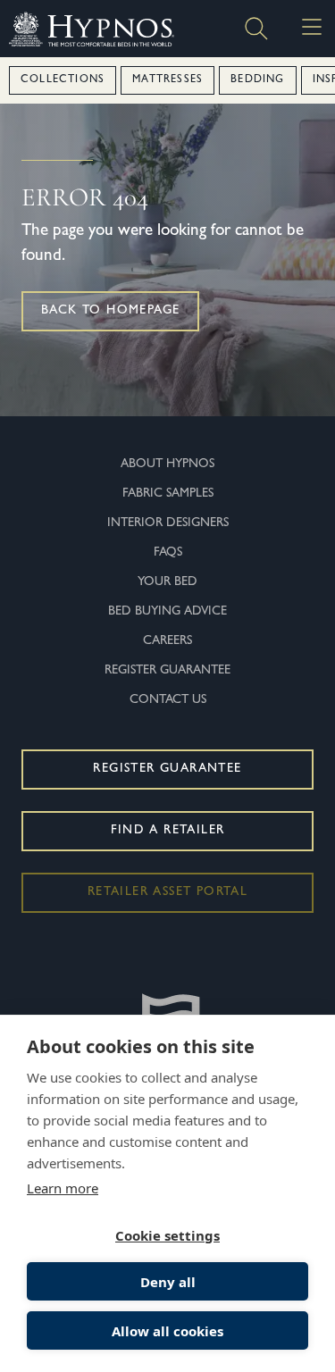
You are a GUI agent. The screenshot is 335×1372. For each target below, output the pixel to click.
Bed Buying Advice (167, 612)
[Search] (256, 28)
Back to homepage (110, 311)
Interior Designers (168, 523)
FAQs (168, 553)
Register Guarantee (167, 671)
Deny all (168, 1282)
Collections (63, 80)
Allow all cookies (167, 1331)
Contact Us (168, 700)
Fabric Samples (168, 494)
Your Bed (167, 582)
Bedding (257, 80)
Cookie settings (167, 1235)
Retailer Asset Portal (167, 892)
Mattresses (167, 80)
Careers (167, 641)
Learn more (62, 1188)
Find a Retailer (168, 830)
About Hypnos (167, 464)
